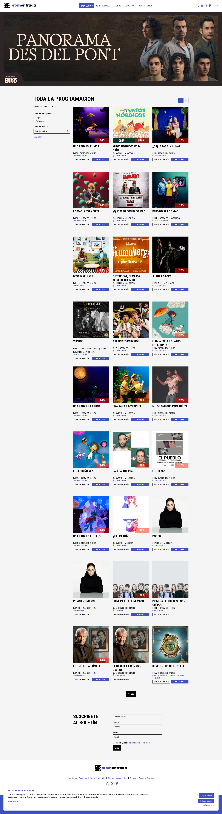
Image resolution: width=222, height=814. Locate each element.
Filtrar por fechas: (41, 127)
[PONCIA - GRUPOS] (91, 579)
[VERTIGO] (91, 319)
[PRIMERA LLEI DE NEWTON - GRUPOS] (170, 579)
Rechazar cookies (206, 801)
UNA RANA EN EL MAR (86, 146)
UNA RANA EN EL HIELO (87, 536)
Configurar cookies (208, 805)
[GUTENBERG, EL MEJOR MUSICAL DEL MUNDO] (131, 254)
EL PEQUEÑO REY (83, 471)
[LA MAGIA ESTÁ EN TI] (91, 189)
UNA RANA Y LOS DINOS (127, 406)
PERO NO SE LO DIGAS (165, 211)
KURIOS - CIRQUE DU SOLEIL (168, 666)
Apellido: (116, 733)
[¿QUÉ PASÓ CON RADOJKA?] (131, 189)
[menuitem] (202, 5)
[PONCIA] (170, 514)
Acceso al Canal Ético (147, 778)
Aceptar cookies (207, 795)
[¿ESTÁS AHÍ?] (131, 514)
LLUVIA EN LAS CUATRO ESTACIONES (166, 343)
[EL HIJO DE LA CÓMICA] (91, 644)
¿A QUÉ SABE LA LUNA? (166, 146)
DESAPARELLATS (83, 276)
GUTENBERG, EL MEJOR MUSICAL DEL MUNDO (126, 278)
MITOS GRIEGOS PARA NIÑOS (169, 406)
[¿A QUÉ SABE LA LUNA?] (170, 124)
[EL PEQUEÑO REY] (91, 449)
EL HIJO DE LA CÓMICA (86, 666)
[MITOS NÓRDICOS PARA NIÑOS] (131, 124)
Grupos (38, 118)
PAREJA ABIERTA (123, 471)
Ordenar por (38, 107)
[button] (4, 49)
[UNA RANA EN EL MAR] (91, 124)
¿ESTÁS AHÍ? (120, 536)
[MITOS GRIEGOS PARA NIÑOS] (170, 384)
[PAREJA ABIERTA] (131, 449)
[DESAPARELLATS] (91, 254)
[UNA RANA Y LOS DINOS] (131, 384)
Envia (117, 748)
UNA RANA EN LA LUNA (86, 406)
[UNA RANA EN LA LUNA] (91, 384)
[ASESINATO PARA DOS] (131, 319)
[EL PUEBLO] (170, 449)
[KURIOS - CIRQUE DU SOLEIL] (170, 644)
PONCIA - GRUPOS (84, 601)
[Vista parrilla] (185, 100)
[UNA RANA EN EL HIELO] (91, 514)
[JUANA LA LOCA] (170, 254)
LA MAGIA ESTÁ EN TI (86, 211)
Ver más (131, 694)
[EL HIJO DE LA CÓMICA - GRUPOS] (131, 644)
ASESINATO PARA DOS (126, 341)
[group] (111, 49)
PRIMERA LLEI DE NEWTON (128, 601)
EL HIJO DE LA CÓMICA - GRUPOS (127, 668)
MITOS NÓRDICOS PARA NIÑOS (127, 148)
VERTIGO (78, 341)
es (215, 5)
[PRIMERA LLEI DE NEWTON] (131, 579)
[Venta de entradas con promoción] (37, 5)
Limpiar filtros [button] (38, 137)
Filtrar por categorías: (42, 114)
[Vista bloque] (180, 100)
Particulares (40, 121)
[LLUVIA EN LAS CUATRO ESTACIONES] (170, 319)
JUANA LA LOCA (161, 276)
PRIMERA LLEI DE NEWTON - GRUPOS (168, 603)
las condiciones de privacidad (139, 743)
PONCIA (157, 536)
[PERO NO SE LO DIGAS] (170, 189)
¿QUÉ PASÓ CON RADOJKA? (129, 211)
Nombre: (116, 723)
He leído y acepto (133, 743)
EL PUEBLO (158, 471)
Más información (13, 802)
